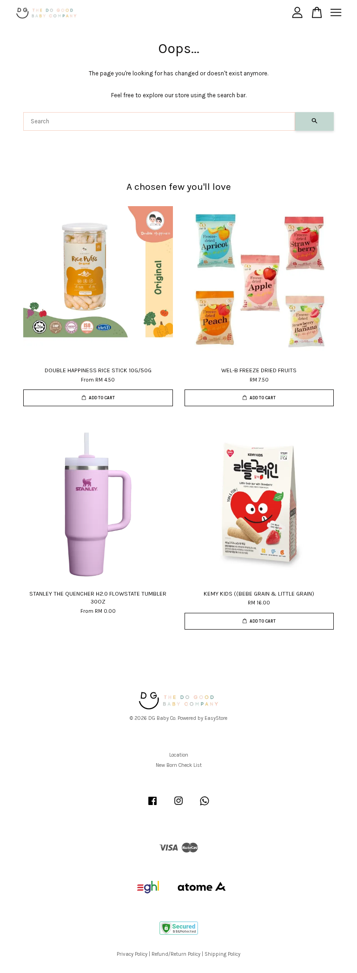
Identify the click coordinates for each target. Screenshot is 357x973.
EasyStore (216, 718)
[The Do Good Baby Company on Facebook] (152, 806)
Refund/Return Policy (176, 954)
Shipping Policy (222, 954)
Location (178, 755)
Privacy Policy (132, 954)
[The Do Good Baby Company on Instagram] (178, 806)
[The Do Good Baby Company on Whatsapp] (204, 806)
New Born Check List (179, 765)
